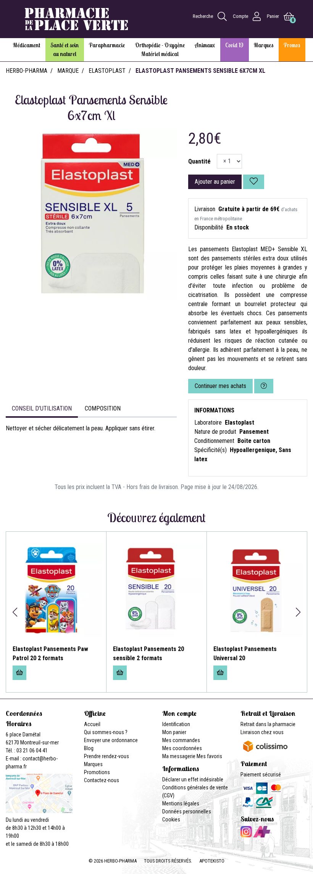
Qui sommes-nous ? (105, 732)
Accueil (92, 724)
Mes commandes (181, 740)
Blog (89, 748)
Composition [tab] (103, 408)
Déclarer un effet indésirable (192, 779)
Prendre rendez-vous (106, 756)
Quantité (199, 161)
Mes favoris (209, 756)
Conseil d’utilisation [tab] (42, 408)
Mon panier (174, 732)
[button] (15, 612)
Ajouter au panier (215, 181)
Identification (176, 724)
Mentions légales (180, 803)
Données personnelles (186, 811)
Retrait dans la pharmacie (267, 724)
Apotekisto (211, 861)
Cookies (171, 819)
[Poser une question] (263, 386)
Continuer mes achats (220, 386)
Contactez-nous (101, 780)
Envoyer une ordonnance (111, 740)
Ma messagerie (178, 756)
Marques (93, 764)
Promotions (97, 772)
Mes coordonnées (182, 748)
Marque (68, 70)
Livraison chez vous (262, 732)
